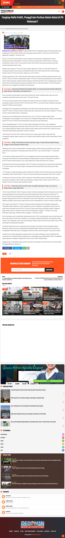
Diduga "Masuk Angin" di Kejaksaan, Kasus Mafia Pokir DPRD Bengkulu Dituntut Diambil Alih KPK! (32, 312)
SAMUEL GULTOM (9, 501)
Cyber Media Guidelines (30, 531)
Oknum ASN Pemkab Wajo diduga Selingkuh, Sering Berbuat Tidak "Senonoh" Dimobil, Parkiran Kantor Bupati (33, 422)
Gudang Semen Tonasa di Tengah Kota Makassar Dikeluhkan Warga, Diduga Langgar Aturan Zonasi (52, 312)
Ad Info (21, 531)
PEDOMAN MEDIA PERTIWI (35, 535)
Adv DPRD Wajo (4, 434)
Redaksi (11, 531)
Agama (2, 441)
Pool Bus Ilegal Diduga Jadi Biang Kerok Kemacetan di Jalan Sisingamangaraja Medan (31, 297)
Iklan (2, 450)
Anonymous (8, 496)
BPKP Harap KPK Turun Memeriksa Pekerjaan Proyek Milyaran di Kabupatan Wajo (27, 398)
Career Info (53, 531)
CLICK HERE (48, 381)
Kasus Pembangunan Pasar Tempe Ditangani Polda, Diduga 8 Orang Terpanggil (27, 406)
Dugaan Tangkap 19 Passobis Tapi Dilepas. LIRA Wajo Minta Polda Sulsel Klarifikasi (12, 312)
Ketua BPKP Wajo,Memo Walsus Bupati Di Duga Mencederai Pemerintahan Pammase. (28, 390)
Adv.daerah (3, 438)
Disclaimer (47, 531)
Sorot (10, 254)
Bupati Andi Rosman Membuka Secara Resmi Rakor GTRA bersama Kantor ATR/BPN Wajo (30, 476)
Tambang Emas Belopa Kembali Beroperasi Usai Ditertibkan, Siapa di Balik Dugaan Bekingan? (52, 297)
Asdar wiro (8, 511)
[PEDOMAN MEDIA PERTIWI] (32, 528)
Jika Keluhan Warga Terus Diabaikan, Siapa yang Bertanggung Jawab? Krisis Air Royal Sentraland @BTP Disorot (12, 297)
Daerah (2, 444)
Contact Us (16, 531)
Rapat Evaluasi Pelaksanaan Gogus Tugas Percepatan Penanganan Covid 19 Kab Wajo (28, 414)
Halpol (2, 447)
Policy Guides (40, 531)
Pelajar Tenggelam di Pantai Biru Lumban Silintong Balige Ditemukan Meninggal (28, 468)
